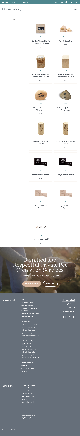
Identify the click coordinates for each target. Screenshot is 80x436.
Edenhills (24, 396)
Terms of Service (68, 312)
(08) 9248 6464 (27, 305)
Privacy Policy (67, 304)
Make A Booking (31, 284)
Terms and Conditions (70, 308)
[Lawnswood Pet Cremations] (12, 10)
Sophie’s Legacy (27, 418)
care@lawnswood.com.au (30, 314)
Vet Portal (50, 284)
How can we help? (68, 300)
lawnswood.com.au (28, 316)
